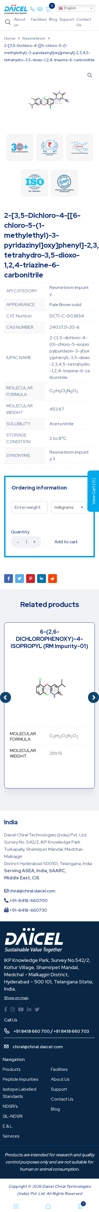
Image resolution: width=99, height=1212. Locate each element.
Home (9, 38)
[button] (93, 697)
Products (11, 1069)
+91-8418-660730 (28, 910)
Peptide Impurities (20, 1079)
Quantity (20, 532)
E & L (7, 1126)
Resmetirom (34, 38)
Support (66, 19)
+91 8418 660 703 (71, 1031)
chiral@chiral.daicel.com (32, 891)
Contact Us (62, 1099)
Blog (53, 19)
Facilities (39, 19)
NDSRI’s (10, 1106)
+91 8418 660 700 (32, 1031)
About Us (60, 1079)
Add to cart (66, 542)
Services (11, 1136)
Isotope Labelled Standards (19, 1092)
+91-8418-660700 (28, 900)
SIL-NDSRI (13, 1116)
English (69, 8)
